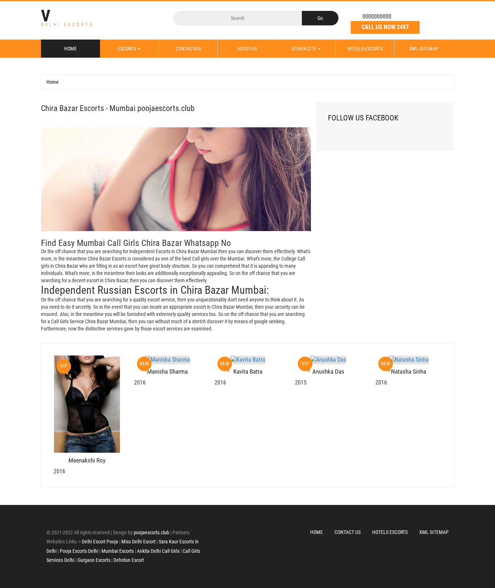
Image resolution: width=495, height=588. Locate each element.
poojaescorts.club (151, 532)
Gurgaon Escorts (94, 560)
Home (70, 49)
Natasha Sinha (408, 371)
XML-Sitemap (423, 49)
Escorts (127, 49)
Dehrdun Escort (128, 560)
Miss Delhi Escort (138, 541)
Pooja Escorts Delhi (79, 551)
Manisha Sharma (167, 371)
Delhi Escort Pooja (100, 541)
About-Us (247, 49)
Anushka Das (328, 371)
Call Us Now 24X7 (385, 27)
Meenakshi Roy (86, 460)
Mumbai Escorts (117, 551)
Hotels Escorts (390, 532)
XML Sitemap (434, 532)
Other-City (304, 49)
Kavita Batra (247, 371)
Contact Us (347, 532)
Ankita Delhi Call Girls (158, 551)
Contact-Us (188, 49)
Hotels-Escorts (365, 49)
